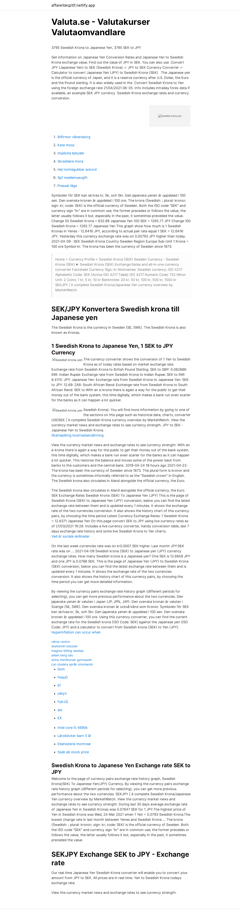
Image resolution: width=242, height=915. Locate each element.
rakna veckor (60, 641)
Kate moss (65, 145)
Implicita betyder (70, 153)
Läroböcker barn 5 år (74, 736)
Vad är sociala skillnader (70, 536)
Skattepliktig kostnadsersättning (77, 435)
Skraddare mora (70, 161)
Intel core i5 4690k (72, 728)
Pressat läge (67, 186)
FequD (62, 677)
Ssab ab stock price (73, 752)
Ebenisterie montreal (74, 744)
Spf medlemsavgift (72, 178)
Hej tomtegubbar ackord (77, 169)
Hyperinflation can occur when (76, 632)
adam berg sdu (62, 655)
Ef (59, 685)
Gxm (61, 669)
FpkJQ (62, 702)
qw (59, 710)
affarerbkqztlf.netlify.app (73, 5)
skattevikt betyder (64, 646)
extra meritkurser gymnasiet (71, 660)
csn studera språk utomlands (72, 664)
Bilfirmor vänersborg (73, 137)
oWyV (62, 694)
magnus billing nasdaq (67, 651)
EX (59, 718)
